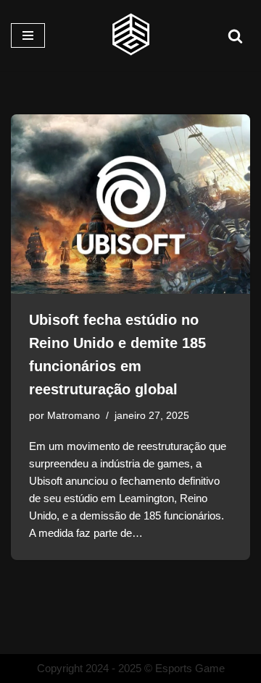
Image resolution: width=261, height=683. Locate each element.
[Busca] (235, 35)
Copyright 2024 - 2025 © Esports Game (131, 668)
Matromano (73, 415)
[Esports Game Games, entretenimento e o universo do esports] (130, 35)
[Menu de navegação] (28, 35)
